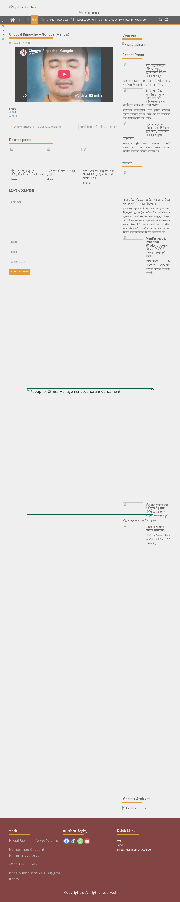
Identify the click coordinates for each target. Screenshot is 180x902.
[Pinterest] (3, 34)
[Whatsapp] (3, 39)
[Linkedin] (3, 30)
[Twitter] (3, 26)
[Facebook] (3, 22)
